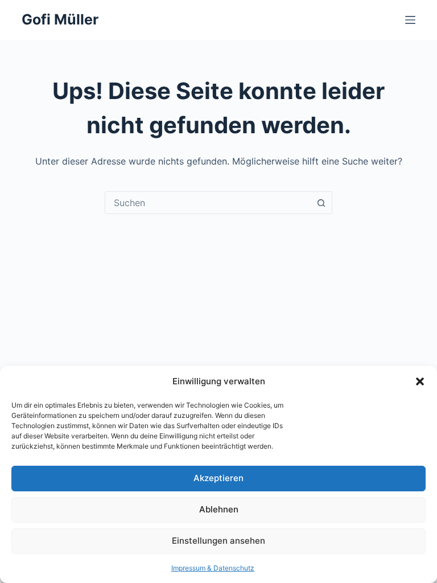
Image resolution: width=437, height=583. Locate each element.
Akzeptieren (218, 478)
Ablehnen (218, 509)
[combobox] (207, 202)
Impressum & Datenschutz (212, 568)
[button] (420, 381)
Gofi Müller (60, 19)
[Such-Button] (321, 203)
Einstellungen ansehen (218, 540)
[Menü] (410, 20)
